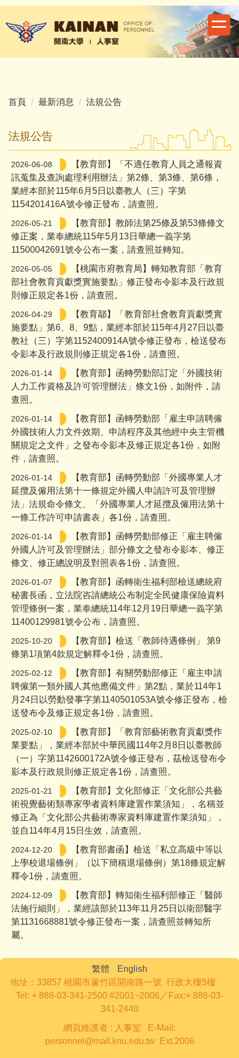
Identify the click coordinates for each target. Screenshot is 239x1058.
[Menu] (219, 25)
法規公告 (104, 102)
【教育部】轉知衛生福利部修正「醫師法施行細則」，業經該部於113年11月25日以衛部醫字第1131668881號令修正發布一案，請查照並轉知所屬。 (116, 915)
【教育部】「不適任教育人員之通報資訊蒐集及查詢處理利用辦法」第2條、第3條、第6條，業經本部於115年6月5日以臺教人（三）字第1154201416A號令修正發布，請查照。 (116, 184)
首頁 (17, 102)
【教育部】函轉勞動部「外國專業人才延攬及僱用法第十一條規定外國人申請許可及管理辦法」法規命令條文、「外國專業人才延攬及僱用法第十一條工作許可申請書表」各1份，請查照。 (118, 497)
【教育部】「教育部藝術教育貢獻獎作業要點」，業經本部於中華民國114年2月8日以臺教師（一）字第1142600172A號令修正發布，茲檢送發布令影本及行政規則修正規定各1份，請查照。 (118, 751)
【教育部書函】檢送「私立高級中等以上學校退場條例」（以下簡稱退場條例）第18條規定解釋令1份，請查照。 (118, 863)
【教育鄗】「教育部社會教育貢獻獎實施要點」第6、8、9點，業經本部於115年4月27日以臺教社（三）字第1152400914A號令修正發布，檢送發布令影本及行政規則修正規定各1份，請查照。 (118, 334)
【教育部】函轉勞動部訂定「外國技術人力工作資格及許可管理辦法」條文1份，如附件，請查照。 (116, 386)
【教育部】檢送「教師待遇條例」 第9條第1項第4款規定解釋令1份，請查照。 (116, 647)
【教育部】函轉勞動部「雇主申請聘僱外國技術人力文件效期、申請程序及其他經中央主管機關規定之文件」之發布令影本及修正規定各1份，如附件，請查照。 (118, 438)
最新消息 (56, 102)
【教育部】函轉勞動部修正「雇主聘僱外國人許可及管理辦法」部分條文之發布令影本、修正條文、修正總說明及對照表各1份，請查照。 (118, 549)
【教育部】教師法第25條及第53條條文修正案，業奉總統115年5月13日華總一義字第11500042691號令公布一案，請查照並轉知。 (118, 236)
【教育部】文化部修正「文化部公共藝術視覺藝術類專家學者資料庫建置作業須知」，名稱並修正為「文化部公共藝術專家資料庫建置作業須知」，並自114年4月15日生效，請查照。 (118, 810)
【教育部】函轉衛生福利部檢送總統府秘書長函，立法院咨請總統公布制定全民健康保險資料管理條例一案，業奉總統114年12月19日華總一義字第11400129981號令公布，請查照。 (118, 601)
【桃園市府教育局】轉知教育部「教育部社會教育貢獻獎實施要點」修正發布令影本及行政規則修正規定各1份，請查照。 (118, 282)
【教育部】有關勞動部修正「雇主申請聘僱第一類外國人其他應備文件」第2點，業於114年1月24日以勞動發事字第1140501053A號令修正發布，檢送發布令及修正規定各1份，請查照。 (119, 693)
